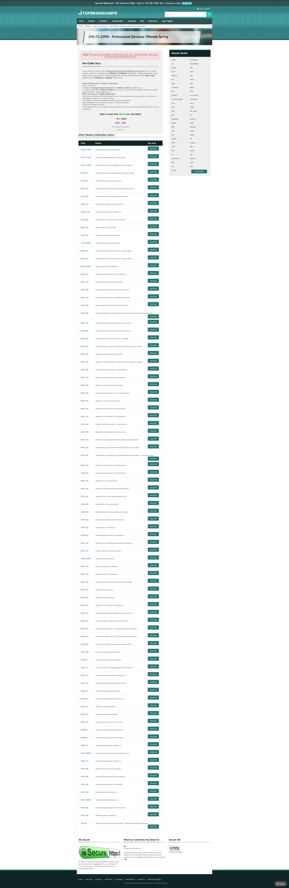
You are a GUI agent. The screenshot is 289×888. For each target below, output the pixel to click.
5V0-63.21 (84, 738)
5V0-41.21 (84, 722)
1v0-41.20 (84, 784)
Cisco (173, 103)
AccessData (194, 60)
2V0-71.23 (84, 543)
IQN (173, 162)
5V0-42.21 (84, 730)
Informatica (175, 158)
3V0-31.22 (84, 613)
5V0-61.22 (84, 629)
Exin (173, 115)
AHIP (173, 72)
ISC (173, 166)
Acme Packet (194, 64)
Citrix (191, 103)
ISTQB (174, 170)
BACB (192, 87)
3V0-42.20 (84, 808)
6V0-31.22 (84, 251)
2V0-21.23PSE (86, 266)
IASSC (173, 147)
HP (191, 139)
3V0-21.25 (84, 323)
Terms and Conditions (120, 127)
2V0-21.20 (84, 792)
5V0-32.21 (84, 714)
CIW (173, 107)
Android (174, 76)
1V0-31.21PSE (86, 165)
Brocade (174, 95)
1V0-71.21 (84, 683)
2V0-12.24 (84, 424)
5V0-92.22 (84, 188)
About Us (89, 879)
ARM (173, 83)
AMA (191, 72)
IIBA (191, 155)
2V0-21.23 (84, 566)
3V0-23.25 (84, 338)
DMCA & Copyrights (154, 879)
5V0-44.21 (84, 181)
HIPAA (192, 135)
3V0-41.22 (84, 621)
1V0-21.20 (84, 776)
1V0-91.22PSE (86, 243)
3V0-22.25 (84, 331)
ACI (173, 64)
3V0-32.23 (84, 582)
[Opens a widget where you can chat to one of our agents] (280, 884)
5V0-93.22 (84, 644)
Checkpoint (194, 99)
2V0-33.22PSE (86, 559)
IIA (172, 155)
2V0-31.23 (84, 520)
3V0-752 (84, 823)
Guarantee (132, 21)
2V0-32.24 (84, 473)
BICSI (191, 91)
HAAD (192, 131)
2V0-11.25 (84, 409)
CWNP (192, 107)
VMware (88, 26)
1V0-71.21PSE (86, 157)
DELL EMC (193, 111)
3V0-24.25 (84, 346)
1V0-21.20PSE (86, 753)
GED (173, 127)
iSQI (191, 166)
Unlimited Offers (117, 21)
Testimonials (152, 21)
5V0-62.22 (84, 636)
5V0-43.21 (84, 173)
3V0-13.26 (84, 305)
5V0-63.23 (84, 274)
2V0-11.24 (84, 416)
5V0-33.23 (84, 496)
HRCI (173, 143)
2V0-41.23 (84, 527)
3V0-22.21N (85, 212)
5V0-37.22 (84, 227)
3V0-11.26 (84, 297)
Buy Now (153, 148)
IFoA (173, 151)
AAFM (174, 60)
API (173, 80)
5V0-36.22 (84, 220)
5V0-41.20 (84, 815)
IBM (191, 147)
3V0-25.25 (84, 313)
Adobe (174, 68)
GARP (192, 123)
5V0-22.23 (84, 590)
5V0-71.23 (84, 282)
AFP (191, 68)
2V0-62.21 (84, 699)
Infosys (192, 158)
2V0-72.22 (84, 652)
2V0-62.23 (84, 535)
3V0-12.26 (84, 290)
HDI (173, 135)
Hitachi (174, 139)
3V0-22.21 (84, 745)
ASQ (191, 83)
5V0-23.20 (84, 769)
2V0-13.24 (84, 432)
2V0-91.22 (84, 204)
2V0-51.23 (84, 574)
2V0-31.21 (84, 675)
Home (81, 21)
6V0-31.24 (84, 440)
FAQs (142, 21)
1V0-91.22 (84, 235)
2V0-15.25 (84, 362)
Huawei (192, 143)
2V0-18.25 (84, 385)
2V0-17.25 (84, 377)
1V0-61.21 (84, 691)
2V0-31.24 (84, 465)
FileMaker (175, 119)
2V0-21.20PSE (86, 800)
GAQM (174, 123)
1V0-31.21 (84, 667)
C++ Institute (194, 95)
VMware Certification (100, 26)
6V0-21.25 (84, 393)
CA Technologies (177, 99)
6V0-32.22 (84, 259)
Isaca (191, 162)
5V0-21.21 (84, 706)
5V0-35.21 (84, 660)
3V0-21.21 (84, 761)
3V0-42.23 (84, 504)
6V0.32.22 (84, 455)
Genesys (193, 127)
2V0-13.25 (84, 354)
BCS (173, 91)
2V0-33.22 (84, 597)
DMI (173, 111)
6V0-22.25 (84, 401)
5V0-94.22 (84, 196)
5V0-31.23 (84, 488)
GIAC (173, 131)
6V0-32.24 (84, 447)
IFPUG (192, 151)
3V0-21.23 (84, 551)
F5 (191, 115)
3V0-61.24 (84, 512)
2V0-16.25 (84, 370)
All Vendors (103, 21)
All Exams (91, 21)
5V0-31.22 (84, 605)
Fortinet (192, 119)
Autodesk (175, 87)
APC (191, 76)
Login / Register (205, 9)
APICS (192, 80)
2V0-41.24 (84, 481)
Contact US (141, 879)
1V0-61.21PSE (86, 150)
